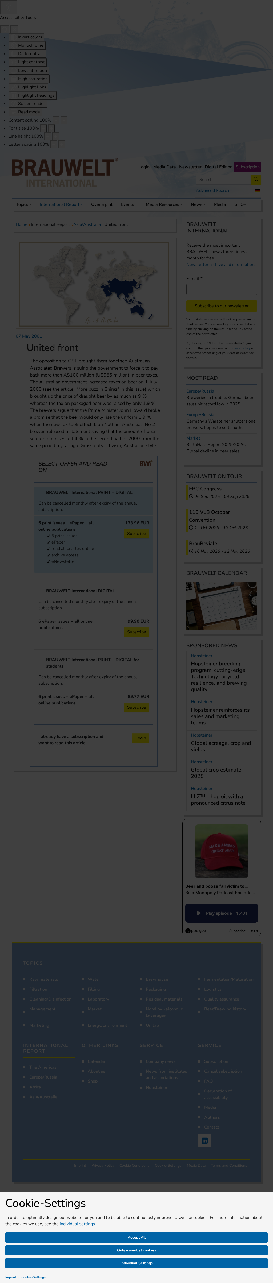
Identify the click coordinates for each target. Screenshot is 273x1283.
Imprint (10, 1277)
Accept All (137, 1237)
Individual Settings (137, 1263)
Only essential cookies (136, 1250)
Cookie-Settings (33, 1277)
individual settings (77, 1224)
